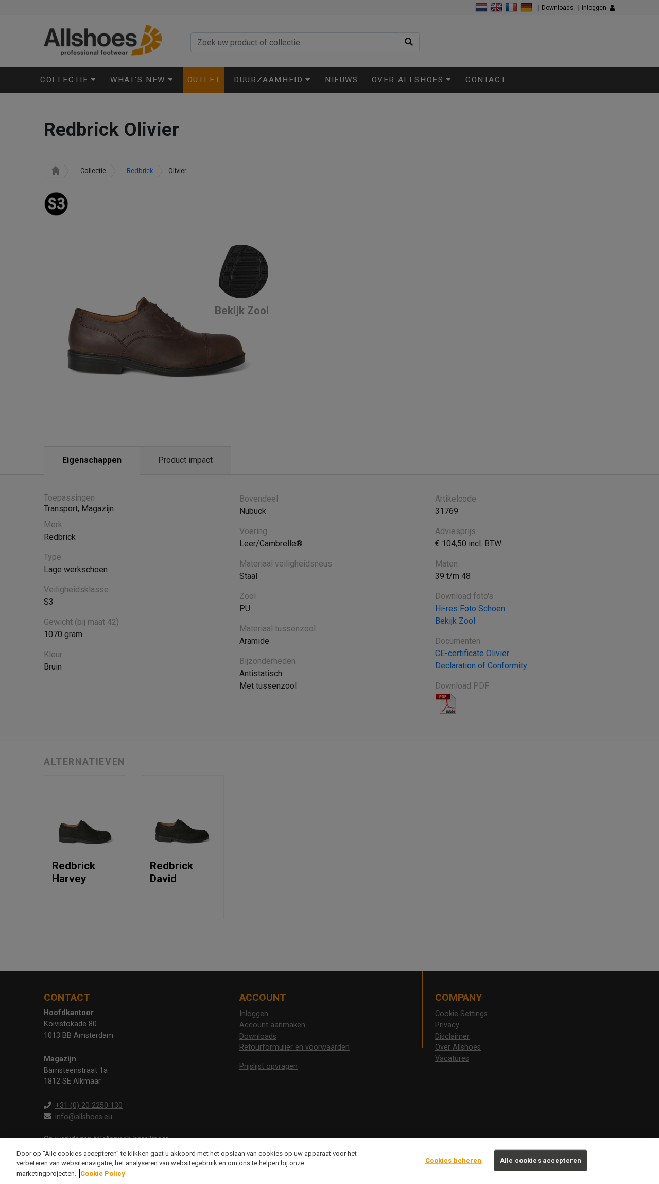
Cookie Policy (102, 1173)
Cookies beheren (453, 1160)
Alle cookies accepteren (540, 1160)
